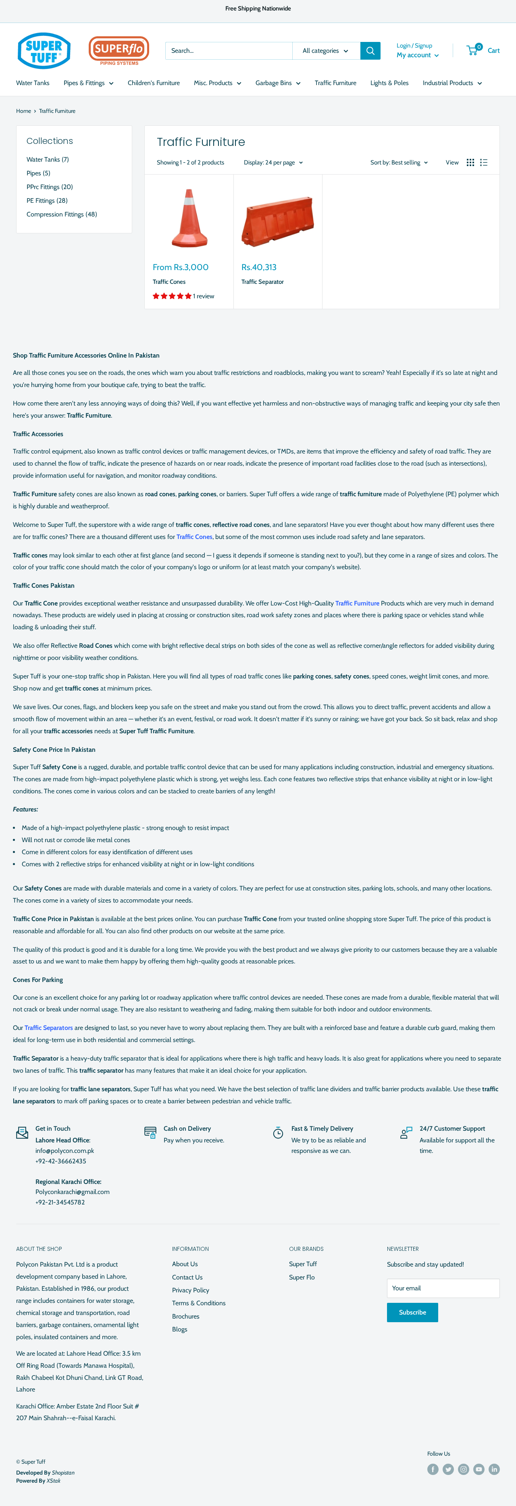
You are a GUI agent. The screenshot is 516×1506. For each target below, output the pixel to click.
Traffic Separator (262, 281)
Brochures (186, 1316)
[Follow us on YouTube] (479, 1469)
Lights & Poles (389, 83)
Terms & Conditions (199, 1303)
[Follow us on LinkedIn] (494, 1469)
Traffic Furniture (335, 83)
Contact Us (187, 1277)
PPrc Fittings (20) (50, 187)
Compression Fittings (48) (62, 214)
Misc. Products (213, 83)
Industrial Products (448, 83)
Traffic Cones (169, 281)
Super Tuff (303, 1264)
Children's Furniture (154, 83)
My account (415, 55)
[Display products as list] (483, 162)
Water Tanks (33, 83)
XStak (53, 1480)
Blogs (179, 1329)
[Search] (370, 51)
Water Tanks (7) (48, 159)
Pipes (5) (38, 173)
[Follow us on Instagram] (463, 1469)
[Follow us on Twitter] (448, 1469)
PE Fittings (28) (47, 200)
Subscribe (412, 1312)
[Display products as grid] (470, 162)
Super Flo (302, 1277)
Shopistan (63, 1472)
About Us (185, 1264)
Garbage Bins (274, 83)
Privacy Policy (190, 1290)
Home (23, 110)
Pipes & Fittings (84, 83)
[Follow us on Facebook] (433, 1469)
